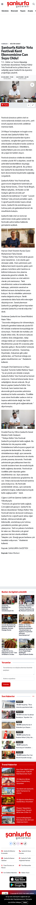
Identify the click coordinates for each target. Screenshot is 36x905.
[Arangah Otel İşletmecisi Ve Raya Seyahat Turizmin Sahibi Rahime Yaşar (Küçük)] (18, 238)
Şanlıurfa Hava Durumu (25, 852)
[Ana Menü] (2, 4)
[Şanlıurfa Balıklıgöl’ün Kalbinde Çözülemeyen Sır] (9, 600)
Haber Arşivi (25, 872)
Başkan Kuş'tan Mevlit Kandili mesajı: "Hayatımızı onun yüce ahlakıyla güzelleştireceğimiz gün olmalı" (24, 756)
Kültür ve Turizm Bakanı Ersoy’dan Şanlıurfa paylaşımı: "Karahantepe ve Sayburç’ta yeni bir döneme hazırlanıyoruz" (26, 630)
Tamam (25, 902)
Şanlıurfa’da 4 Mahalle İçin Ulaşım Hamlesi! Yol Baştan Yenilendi (24, 726)
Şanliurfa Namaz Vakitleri (7, 859)
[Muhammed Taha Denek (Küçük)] (18, 419)
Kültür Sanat (15, 44)
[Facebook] (10, 843)
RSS (5, 893)
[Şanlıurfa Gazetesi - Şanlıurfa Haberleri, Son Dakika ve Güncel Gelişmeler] (18, 4)
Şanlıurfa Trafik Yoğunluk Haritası (25, 859)
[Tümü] (33, 696)
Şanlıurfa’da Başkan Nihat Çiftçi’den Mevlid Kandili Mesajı (24, 736)
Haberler (4, 44)
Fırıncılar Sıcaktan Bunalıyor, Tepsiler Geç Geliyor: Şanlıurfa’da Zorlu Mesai (25, 716)
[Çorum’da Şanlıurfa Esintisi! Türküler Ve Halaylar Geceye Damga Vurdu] (9, 619)
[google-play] (18, 885)
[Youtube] (21, 843)
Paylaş (6, 105)
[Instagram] (18, 843)
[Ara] (34, 4)
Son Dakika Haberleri (10, 872)
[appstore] (18, 879)
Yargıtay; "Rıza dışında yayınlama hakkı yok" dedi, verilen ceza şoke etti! (24, 706)
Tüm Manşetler (26, 865)
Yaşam (22, 11)
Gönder (6, 684)
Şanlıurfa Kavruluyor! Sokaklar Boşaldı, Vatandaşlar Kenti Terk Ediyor (23, 746)
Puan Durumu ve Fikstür (7, 866)
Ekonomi (14, 11)
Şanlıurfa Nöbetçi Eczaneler (8, 852)
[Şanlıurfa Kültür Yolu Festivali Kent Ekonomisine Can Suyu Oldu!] (18, 91)
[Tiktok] (25, 843)
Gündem (5, 11)
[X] (14, 843)
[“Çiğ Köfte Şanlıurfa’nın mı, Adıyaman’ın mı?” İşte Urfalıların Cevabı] (9, 643)
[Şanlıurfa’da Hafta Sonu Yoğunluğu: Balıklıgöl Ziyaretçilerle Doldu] (26, 643)
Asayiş (30, 11)
